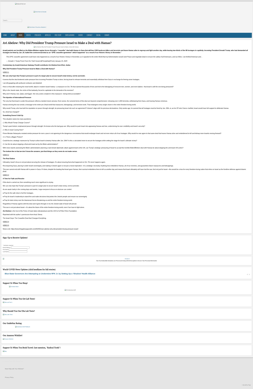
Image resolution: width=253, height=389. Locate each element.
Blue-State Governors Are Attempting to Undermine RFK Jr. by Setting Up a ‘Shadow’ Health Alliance (50, 274)
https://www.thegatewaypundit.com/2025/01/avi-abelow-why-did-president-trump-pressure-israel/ (44, 229)
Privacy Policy (9, 377)
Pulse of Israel (28, 211)
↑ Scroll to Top (246, 385)
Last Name (6, 251)
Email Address (7, 247)
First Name (6, 249)
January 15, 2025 (61, 61)
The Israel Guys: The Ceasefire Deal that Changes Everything (24, 218)
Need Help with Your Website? (14, 369)
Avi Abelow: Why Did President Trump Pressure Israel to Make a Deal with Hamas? (57, 43)
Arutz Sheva (38, 214)
